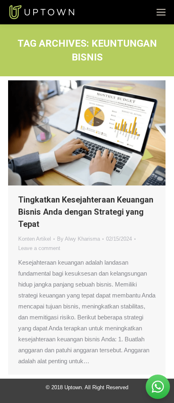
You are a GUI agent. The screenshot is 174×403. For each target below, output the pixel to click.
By (78, 239)
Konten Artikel (34, 239)
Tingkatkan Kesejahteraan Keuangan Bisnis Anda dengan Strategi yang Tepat (85, 212)
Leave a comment (39, 248)
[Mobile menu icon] (161, 12)
